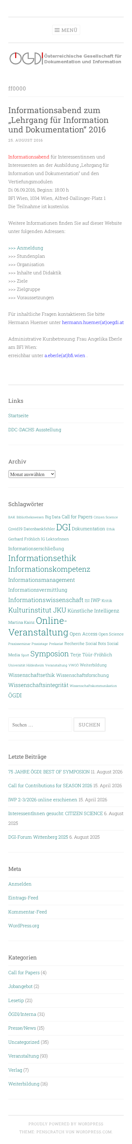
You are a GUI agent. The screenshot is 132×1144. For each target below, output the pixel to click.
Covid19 (15, 528)
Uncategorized (24, 1042)
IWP (95, 600)
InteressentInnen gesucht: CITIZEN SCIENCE (55, 813)
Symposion (49, 653)
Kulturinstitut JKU (37, 609)
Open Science (111, 633)
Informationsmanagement (41, 579)
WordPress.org (23, 925)
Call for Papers (77, 517)
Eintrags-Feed (23, 897)
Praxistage (40, 644)
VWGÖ (73, 665)
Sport (25, 655)
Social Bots (96, 643)
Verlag (15, 1070)
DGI (63, 527)
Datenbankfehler (39, 528)
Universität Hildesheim (26, 665)
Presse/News (22, 1028)
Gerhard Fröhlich (24, 538)
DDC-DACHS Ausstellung (34, 429)
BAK (11, 517)
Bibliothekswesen (30, 517)
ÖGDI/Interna (22, 1014)
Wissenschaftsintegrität (38, 684)
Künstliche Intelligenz (93, 610)
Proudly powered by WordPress (66, 1123)
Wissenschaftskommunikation (93, 686)
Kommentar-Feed (27, 912)
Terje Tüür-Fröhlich (91, 655)
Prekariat (56, 644)
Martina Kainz (21, 622)
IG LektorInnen (55, 538)
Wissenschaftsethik (31, 675)
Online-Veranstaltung (38, 626)
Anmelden (20, 884)
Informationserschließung (36, 548)
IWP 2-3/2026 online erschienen (42, 799)
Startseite (18, 415)
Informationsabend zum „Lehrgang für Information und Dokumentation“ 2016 (58, 120)
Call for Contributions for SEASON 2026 (50, 785)
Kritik (107, 600)
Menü (69, 30)
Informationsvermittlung (37, 589)
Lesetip (16, 1000)
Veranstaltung (56, 665)
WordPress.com (94, 1131)
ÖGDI (14, 695)
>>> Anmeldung (25, 248)
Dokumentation (88, 529)
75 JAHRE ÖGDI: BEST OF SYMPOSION (49, 771)
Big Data (52, 516)
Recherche (74, 643)
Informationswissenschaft (45, 600)
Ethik (111, 529)
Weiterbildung (93, 664)
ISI (87, 600)
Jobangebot (20, 986)
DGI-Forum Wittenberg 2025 (38, 837)
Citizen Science (106, 517)
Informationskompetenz (49, 569)
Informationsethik (42, 558)
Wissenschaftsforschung (82, 675)
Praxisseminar (19, 644)
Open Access (83, 634)
